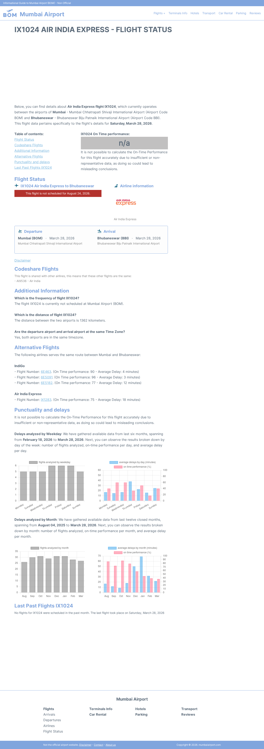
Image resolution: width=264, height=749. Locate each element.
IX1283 (46, 400)
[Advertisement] (132, 71)
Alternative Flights (28, 156)
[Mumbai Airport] (9, 13)
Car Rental (226, 13)
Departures (52, 720)
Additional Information (31, 151)
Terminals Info (178, 13)
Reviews (255, 13)
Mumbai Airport (42, 14)
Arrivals (49, 714)
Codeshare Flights (28, 145)
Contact (98, 744)
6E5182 (47, 383)
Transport (208, 13)
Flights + (159, 13)
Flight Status (24, 139)
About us (111, 744)
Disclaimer (85, 744)
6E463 (46, 372)
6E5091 (46, 377)
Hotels (195, 13)
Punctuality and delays (32, 162)
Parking (241, 13)
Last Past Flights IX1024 (33, 167)
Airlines (49, 726)
